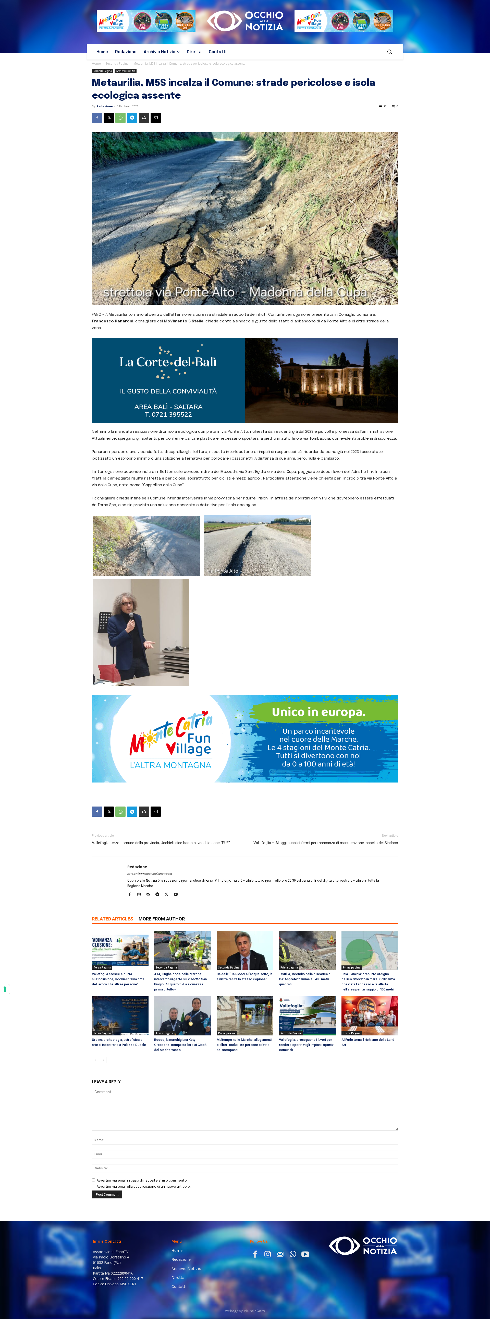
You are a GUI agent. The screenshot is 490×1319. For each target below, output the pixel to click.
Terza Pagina (102, 920)
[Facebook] (97, 118)
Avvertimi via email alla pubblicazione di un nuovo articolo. (144, 1139)
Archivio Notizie (125, 71)
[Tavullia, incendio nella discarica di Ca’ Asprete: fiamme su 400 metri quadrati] (307, 903)
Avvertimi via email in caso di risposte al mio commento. (142, 1133)
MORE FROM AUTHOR (162, 871)
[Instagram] (141, 848)
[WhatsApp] (120, 118)
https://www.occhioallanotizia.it (149, 826)
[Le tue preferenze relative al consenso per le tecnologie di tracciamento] (5, 989)
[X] (109, 118)
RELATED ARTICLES (112, 871)
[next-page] (103, 1013)
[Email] (156, 118)
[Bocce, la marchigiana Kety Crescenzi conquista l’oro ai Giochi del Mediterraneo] (182, 968)
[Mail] (150, 848)
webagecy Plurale (245, 1263)
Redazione (104, 106)
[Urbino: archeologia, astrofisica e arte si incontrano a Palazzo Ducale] (120, 968)
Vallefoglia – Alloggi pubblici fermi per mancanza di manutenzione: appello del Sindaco (325, 795)
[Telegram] (132, 118)
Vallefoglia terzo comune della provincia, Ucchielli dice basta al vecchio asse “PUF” (161, 795)
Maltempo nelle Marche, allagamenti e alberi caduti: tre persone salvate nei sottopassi (244, 997)
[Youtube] (177, 848)
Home (96, 63)
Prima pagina (289, 920)
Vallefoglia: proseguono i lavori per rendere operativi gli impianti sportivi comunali (306, 997)
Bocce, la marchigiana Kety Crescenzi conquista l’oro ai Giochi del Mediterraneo (180, 997)
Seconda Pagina (117, 63)
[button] (389, 51)
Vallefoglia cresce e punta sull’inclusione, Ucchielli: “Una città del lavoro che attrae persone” (118, 932)
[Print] (144, 118)
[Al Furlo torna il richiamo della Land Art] (369, 968)
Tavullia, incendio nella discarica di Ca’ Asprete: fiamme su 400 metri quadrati (305, 932)
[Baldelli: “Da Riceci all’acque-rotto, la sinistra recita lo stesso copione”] (245, 903)
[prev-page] (95, 1013)
